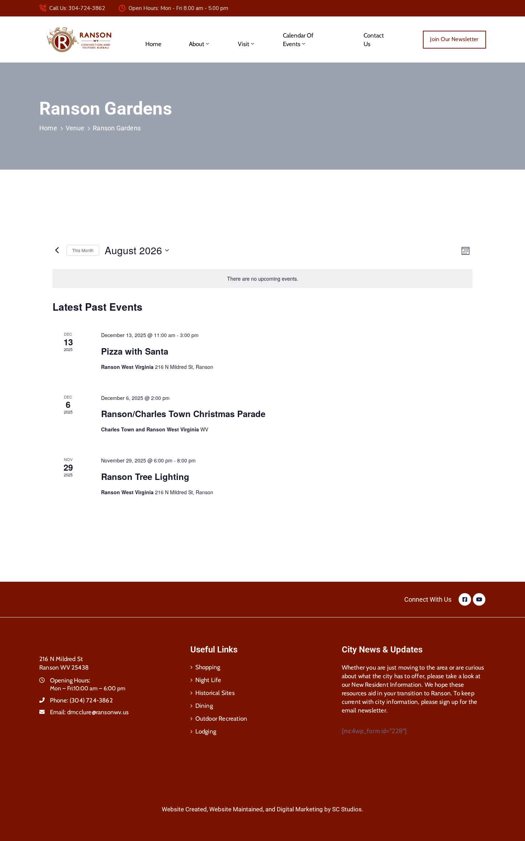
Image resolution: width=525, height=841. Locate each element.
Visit (243, 43)
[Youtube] (479, 599)
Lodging (205, 731)
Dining (204, 705)
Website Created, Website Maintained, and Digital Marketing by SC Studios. (262, 809)
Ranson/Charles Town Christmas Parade (183, 413)
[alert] (262, 279)
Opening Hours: (70, 680)
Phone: (81, 700)
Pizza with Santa (138, 351)
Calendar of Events (298, 39)
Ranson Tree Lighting (149, 476)
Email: (89, 712)
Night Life (208, 680)
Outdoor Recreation (221, 718)
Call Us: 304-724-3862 (77, 8)
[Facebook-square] (465, 599)
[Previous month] (56, 250)
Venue (75, 128)
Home (153, 43)
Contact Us (374, 39)
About (196, 43)
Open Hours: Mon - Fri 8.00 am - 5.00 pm (178, 8)
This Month (83, 250)
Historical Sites (215, 692)
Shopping (207, 667)
